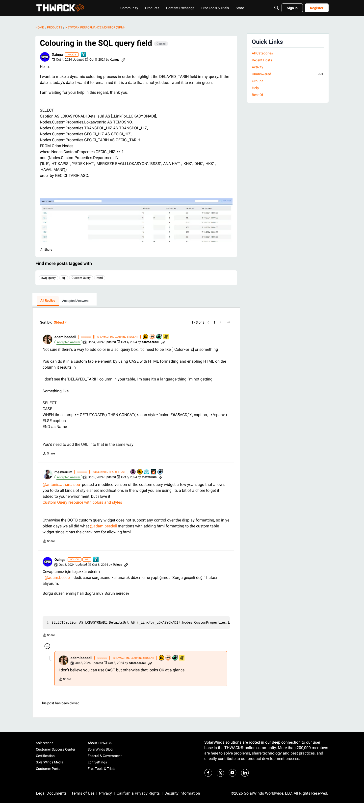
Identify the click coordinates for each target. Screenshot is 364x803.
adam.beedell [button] (65, 337)
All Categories (262, 53)
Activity (257, 67)
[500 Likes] (159, 337)
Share (46, 250)
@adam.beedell (103, 526)
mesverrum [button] (63, 472)
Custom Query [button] (81, 278)
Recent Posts (262, 60)
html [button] (100, 278)
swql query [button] (48, 278)
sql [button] (64, 278)
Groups (257, 81)
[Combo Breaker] (146, 337)
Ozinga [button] (57, 54)
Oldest (59, 322)
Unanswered (288, 74)
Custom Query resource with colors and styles (82, 502)
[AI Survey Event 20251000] (147, 472)
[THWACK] (60, 8)
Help (255, 88)
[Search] (276, 7)
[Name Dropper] (133, 472)
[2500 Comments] (160, 472)
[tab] (48, 301)
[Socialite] (166, 337)
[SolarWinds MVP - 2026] (153, 337)
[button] (45, 57)
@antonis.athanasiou (61, 484)
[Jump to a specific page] (228, 322)
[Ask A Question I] (84, 54)
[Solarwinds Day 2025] (154, 472)
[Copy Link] (123, 59)
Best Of (257, 95)
